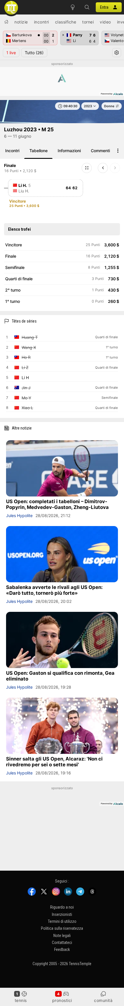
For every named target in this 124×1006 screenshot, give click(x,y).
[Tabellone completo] (87, 168)
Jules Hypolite (19, 515)
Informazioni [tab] (69, 150)
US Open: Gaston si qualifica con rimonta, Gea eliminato (60, 676)
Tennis (21, 1000)
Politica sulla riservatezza (62, 928)
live (11, 52)
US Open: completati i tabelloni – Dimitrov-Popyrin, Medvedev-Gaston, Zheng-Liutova (57, 504)
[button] (87, 7)
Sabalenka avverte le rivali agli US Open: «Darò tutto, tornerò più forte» (54, 590)
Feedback (62, 949)
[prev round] (103, 168)
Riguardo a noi (62, 907)
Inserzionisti (62, 914)
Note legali (62, 935)
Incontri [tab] (12, 150)
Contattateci (62, 942)
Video (105, 21)
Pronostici (62, 1000)
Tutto (34, 52)
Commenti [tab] (100, 150)
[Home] (6, 21)
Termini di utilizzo (62, 921)
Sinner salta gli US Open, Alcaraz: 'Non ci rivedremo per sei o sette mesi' (54, 761)
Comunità (103, 1000)
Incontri (41, 21)
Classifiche (65, 21)
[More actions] (118, 151)
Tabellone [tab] (38, 150)
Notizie (21, 21)
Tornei (88, 21)
